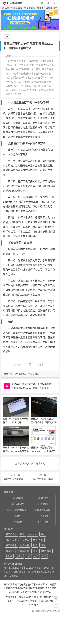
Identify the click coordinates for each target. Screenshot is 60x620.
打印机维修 (17, 522)
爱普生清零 (29, 8)
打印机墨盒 (11, 545)
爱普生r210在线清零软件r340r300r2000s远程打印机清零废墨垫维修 (43, 451)
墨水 (43, 534)
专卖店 (25, 540)
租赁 (35, 551)
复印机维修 (42, 504)
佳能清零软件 (16, 498)
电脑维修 (32, 534)
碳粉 (43, 545)
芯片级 (9, 556)
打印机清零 (16, 8)
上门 (28, 556)
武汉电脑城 (38, 540)
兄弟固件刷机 (42, 498)
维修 (44, 556)
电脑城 (19, 556)
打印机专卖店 (12, 540)
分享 (41, 364)
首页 (7, 8)
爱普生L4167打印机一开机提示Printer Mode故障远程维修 (16, 451)
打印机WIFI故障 (42, 510)
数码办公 (10, 551)
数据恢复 (24, 545)
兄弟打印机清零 (16, 504)
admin (29, 388)
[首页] (56, 598)
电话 (36, 556)
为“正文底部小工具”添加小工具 (30, 463)
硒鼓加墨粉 (46, 551)
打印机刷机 (17, 516)
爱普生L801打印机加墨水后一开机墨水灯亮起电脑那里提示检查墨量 (44, 422)
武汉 (35, 545)
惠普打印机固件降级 (17, 510)
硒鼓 (22, 534)
